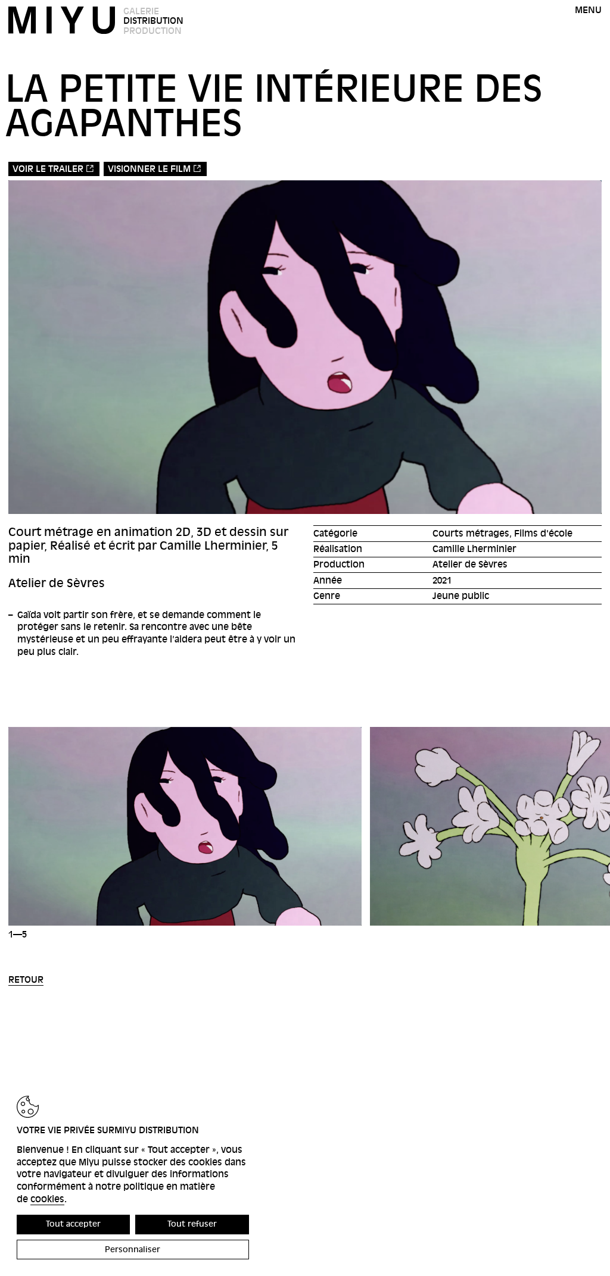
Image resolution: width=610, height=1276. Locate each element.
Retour (25, 979)
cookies (47, 1199)
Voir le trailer (48, 169)
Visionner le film (149, 169)
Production (152, 31)
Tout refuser (192, 1224)
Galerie (141, 11)
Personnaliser (132, 1249)
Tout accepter (73, 1224)
